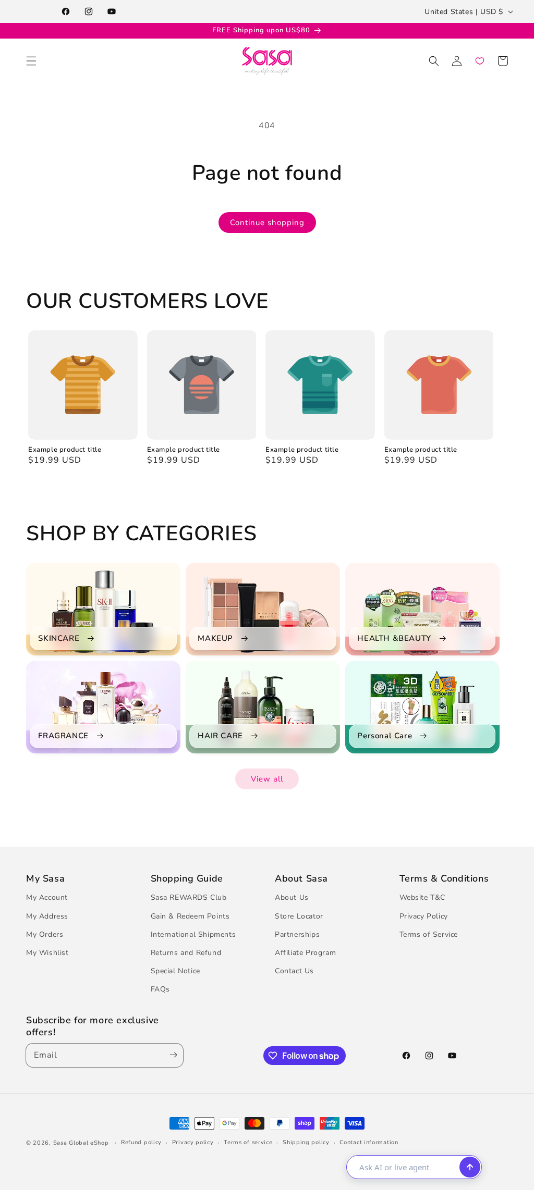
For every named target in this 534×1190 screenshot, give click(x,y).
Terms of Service (428, 934)
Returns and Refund (186, 953)
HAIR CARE (220, 736)
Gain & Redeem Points (190, 916)
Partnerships (297, 934)
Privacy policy (193, 1142)
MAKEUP (215, 638)
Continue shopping (267, 222)
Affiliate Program (305, 953)
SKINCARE (58, 638)
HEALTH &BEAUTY (394, 638)
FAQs (160, 989)
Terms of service (248, 1142)
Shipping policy (306, 1142)
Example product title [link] (65, 449)
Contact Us (294, 971)
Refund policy (141, 1142)
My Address (47, 916)
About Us (292, 897)
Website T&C (422, 897)
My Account (47, 897)
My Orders (44, 934)
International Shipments (193, 934)
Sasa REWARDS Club (189, 897)
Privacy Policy (423, 916)
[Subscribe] (171, 1055)
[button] (31, 60)
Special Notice (175, 971)
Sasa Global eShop (81, 1143)
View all (267, 779)
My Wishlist (47, 953)
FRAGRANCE (63, 736)
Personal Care (384, 736)
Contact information (368, 1142)
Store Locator (299, 916)
